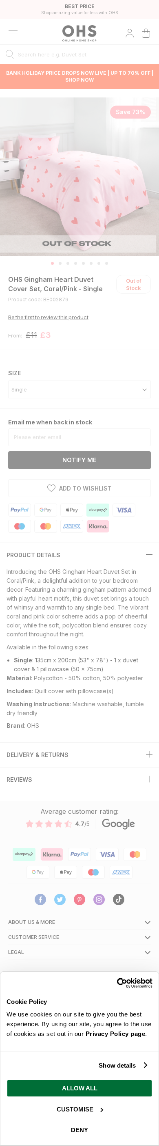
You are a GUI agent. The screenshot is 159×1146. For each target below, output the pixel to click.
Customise (75, 1109)
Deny (79, 1130)
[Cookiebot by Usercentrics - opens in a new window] (116, 983)
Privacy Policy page (116, 1033)
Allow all (79, 1088)
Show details (117, 1065)
